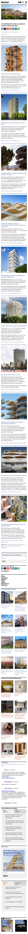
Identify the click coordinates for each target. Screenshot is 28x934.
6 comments (4, 34)
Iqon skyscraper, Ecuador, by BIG (10, 374)
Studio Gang (17, 126)
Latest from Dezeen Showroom (11, 678)
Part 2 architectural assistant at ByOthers (13, 897)
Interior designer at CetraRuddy (13, 901)
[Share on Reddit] (10, 29)
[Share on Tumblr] (16, 29)
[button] (23, 2)
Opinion (3, 579)
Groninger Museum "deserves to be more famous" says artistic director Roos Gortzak (14, 821)
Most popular (5, 811)
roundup (5, 40)
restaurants (4, 180)
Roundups (10, 546)
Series (3, 576)
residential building (17, 279)
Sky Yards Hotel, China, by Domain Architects (14, 475)
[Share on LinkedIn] (13, 29)
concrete (16, 381)
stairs (9, 338)
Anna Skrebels (5, 32)
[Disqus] (14, 786)
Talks (3, 581)
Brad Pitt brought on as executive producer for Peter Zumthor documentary (14, 815)
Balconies (3, 546)
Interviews (4, 578)
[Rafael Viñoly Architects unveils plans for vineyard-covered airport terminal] (19, 2)
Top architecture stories (9, 808)
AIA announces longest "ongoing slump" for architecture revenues (14, 833)
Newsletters (5, 583)
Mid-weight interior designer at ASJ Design (14, 907)
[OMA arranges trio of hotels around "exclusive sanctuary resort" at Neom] (20, 2)
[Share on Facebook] (2, 29)
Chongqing (4, 536)
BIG (16, 76)
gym (6, 437)
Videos (3, 582)
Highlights (4, 547)
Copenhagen (22, 86)
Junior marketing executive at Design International (13, 887)
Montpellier (11, 328)
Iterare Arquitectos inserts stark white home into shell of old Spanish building (14, 838)
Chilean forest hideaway (5, 922)
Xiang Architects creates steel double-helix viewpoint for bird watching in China (13, 827)
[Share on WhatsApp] (18, 29)
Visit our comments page (7, 764)
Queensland (4, 427)
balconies (9, 41)
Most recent (17, 811)
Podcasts (4, 585)
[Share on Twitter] (5, 29)
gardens (13, 489)
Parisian (19, 230)
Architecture (17, 546)
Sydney (23, 180)
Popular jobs (5, 883)
